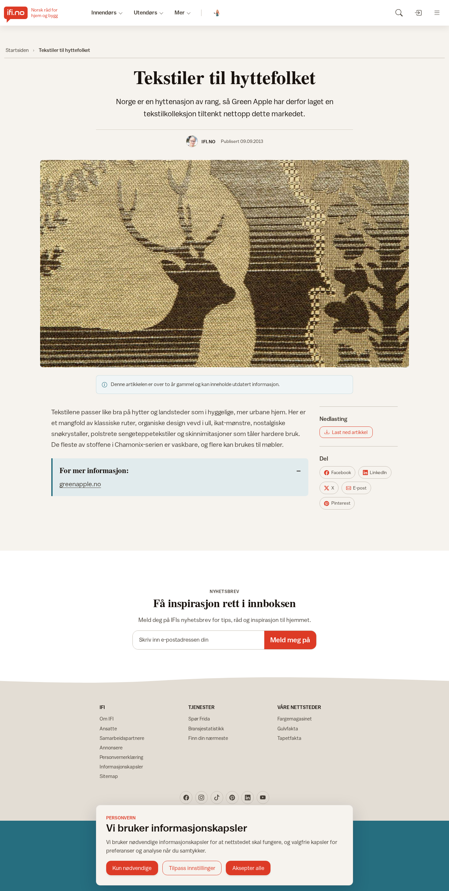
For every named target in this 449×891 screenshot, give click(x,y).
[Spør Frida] (217, 13)
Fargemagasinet (294, 718)
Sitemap (109, 776)
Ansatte (108, 728)
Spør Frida (199, 718)
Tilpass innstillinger (192, 868)
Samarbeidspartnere (122, 738)
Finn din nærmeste (208, 738)
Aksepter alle (248, 868)
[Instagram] (201, 797)
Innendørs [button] (104, 12)
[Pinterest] (232, 797)
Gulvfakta (287, 728)
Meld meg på (290, 640)
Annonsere (111, 747)
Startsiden (17, 50)
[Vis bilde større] (224, 263)
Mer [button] (180, 12)
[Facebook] (186, 797)
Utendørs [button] (145, 12)
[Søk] (399, 13)
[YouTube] (263, 797)
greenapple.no (80, 484)
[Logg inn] (418, 13)
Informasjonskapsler (121, 766)
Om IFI (107, 718)
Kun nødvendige (132, 868)
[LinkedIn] (247, 797)
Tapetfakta (289, 738)
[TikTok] (217, 797)
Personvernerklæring (121, 757)
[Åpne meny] (437, 13)
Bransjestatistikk (206, 728)
